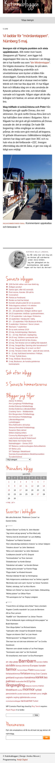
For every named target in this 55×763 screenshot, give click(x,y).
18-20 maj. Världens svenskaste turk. (23, 338)
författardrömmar (13, 674)
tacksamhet (26, 701)
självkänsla (25, 697)
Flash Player (11, 710)
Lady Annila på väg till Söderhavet (22, 438)
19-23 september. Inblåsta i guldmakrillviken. (26, 314)
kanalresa (29, 677)
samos (39, 694)
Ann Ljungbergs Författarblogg (21, 404)
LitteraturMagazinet (16, 420)
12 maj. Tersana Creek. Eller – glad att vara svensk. (29, 351)
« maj (8, 502)
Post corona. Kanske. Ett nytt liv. (21, 292)
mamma (35, 686)
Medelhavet (11, 690)
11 (26, 486)
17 (21, 490)
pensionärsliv (11, 694)
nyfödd (38, 690)
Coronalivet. (13, 295)
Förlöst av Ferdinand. (17, 298)
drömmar (26, 666)
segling (16, 697)
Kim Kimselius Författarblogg (20, 417)
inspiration (19, 677)
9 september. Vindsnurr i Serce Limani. (24, 324)
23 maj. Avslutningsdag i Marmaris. (23, 332)
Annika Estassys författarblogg (21, 406)
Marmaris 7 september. (18, 327)
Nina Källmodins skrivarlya (19, 425)
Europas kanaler (38, 665)
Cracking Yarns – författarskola (21, 412)
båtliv (12, 665)
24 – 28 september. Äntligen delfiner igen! (25, 311)
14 (44, 486)
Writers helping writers (18, 433)
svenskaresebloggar (13, 701)
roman (33, 693)
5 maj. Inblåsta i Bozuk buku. (20, 359)
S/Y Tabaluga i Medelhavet (19, 451)
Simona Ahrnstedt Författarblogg (21, 427)
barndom (40, 662)
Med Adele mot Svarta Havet (20, 441)
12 (32, 486)
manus (41, 686)
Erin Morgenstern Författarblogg (21, 414)
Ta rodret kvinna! (15, 457)
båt (7, 665)
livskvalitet (20, 682)
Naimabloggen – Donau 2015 (21, 443)
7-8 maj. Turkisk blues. (18, 356)
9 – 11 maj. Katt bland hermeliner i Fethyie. (26, 353)
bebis (45, 662)
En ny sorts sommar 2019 (19, 330)
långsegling (15, 685)
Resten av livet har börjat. (19, 300)
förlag (33, 674)
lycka (32, 681)
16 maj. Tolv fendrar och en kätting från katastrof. (28, 343)
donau (19, 666)
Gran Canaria (41, 674)
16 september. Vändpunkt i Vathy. (22, 319)
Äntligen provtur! (15, 287)
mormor (29, 689)
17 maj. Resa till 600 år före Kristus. (23, 340)
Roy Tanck (36, 706)
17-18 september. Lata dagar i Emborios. (25, 316)
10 (21, 486)
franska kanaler (39, 670)
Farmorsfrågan (22, 670)
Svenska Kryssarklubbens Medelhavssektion (26, 454)
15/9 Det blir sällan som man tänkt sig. (24, 284)
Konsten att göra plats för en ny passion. (25, 303)
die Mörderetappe (40, 62)
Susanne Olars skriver (17, 430)
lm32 (26, 681)
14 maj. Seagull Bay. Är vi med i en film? (25, 348)
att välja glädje (12, 662)
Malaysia (28, 686)
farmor (11, 669)
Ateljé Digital (22, 760)
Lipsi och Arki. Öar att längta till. (21, 308)
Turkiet (35, 701)
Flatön (31, 670)
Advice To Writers (16, 401)
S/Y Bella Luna (15, 449)
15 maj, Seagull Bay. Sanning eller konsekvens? (28, 345)
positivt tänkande (23, 694)
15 (9, 490)
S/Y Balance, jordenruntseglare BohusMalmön (27, 446)
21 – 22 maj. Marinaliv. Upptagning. (23, 335)
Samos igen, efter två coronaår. (21, 290)
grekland (10, 677)
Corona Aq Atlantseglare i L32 (21, 435)
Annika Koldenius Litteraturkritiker (22, 409)
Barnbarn (27, 661)
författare (25, 673)
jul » (13, 502)
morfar (19, 690)
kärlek (39, 677)
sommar (33, 697)
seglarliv (9, 697)
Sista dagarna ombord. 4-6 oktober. (23, 306)
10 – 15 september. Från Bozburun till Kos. (26, 322)
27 (38, 494)
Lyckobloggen (14, 422)
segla (44, 693)
